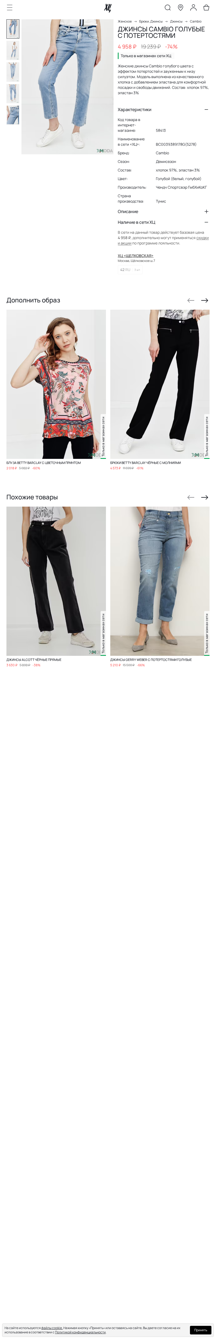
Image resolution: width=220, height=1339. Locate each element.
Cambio (195, 21)
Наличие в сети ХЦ (136, 222)
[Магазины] (180, 8)
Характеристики (134, 109)
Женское (125, 21)
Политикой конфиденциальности (80, 1332)
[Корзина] (206, 8)
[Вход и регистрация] (193, 8)
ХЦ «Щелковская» (135, 255)
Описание (128, 211)
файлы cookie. (52, 1328)
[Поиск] (167, 8)
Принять (200, 1330)
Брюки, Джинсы (151, 21)
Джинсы (176, 21)
